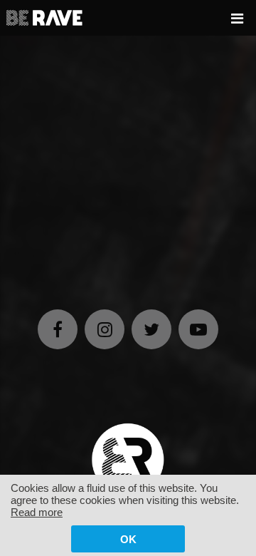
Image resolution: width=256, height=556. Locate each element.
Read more (37, 512)
